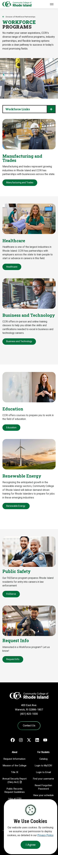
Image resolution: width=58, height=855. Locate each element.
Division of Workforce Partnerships (20, 17)
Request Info (12, 659)
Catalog (43, 758)
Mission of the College (14, 765)
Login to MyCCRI (43, 765)
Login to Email (43, 772)
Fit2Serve (11, 594)
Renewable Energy (16, 506)
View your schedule (43, 795)
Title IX (14, 772)
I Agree (30, 845)
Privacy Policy (45, 835)
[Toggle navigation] (52, 4)
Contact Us (29, 725)
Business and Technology (19, 341)
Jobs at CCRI (14, 798)
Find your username (43, 778)
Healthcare (11, 266)
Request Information (14, 758)
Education (11, 427)
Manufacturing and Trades (19, 182)
